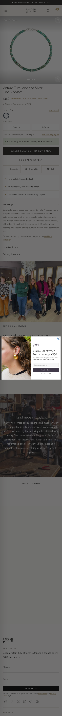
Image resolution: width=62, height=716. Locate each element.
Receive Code (45, 370)
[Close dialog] (58, 338)
